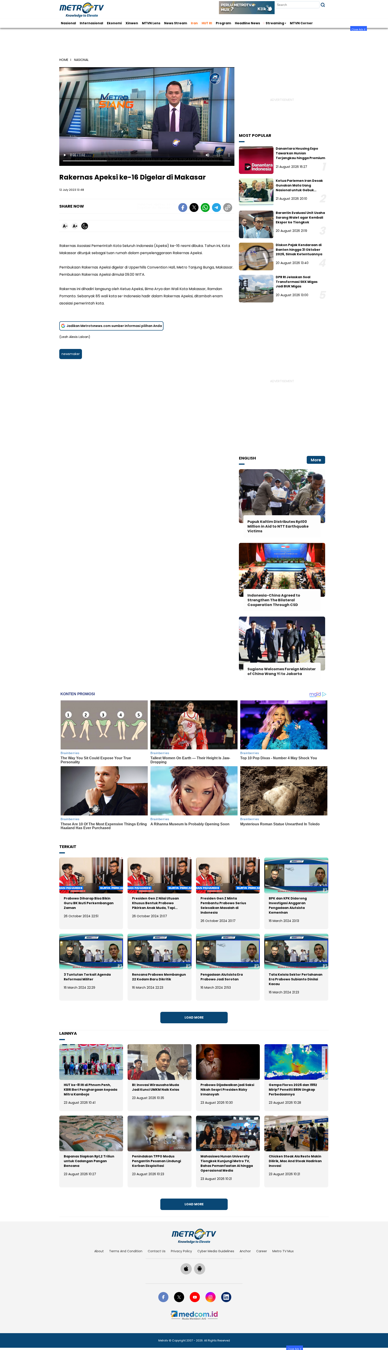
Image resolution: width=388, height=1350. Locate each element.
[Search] (322, 4)
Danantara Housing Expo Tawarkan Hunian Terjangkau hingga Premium (300, 153)
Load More (194, 1017)
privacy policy (181, 1251)
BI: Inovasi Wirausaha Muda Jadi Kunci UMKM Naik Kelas (155, 1087)
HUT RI (207, 23)
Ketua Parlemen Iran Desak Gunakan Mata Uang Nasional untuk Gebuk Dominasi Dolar (299, 187)
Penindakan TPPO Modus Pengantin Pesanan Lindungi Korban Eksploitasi (156, 1161)
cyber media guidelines (215, 1251)
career (261, 1251)
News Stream (175, 23)
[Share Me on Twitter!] (194, 208)
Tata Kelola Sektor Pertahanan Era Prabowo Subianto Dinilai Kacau (295, 979)
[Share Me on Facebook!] (182, 208)
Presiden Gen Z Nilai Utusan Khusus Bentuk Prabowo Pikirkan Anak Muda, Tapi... (155, 903)
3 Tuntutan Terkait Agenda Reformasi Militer (87, 976)
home (63, 60)
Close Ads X (359, 29)
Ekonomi (114, 23)
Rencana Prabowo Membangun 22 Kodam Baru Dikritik (159, 976)
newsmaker (71, 354)
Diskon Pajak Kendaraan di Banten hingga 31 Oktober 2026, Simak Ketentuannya (299, 250)
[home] (194, 1236)
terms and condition (125, 1251)
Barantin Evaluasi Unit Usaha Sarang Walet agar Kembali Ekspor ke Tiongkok (300, 217)
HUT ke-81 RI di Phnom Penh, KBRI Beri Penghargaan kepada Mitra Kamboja (90, 1090)
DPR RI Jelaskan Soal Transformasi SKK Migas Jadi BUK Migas (296, 282)
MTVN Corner (301, 23)
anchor (245, 1251)
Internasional (91, 23)
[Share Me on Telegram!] (216, 208)
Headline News (247, 23)
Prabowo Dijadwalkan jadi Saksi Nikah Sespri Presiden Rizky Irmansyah (227, 1090)
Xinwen (132, 23)
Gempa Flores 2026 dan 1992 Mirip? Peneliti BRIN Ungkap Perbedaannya (293, 1090)
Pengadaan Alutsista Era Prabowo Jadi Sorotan (222, 976)
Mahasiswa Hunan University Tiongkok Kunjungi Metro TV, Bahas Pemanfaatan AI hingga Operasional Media (227, 1163)
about (99, 1251)
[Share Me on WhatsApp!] (205, 208)
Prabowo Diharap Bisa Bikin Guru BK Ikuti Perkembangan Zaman (89, 903)
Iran (194, 23)
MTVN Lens (151, 23)
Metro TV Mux (283, 1251)
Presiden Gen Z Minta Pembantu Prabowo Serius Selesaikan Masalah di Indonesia (223, 905)
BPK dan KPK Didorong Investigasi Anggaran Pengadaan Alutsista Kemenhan (288, 905)
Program (223, 23)
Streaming (275, 23)
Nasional (68, 23)
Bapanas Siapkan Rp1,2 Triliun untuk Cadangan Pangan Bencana (89, 1161)
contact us (156, 1251)
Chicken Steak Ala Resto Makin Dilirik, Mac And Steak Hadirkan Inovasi (295, 1161)
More (316, 460)
